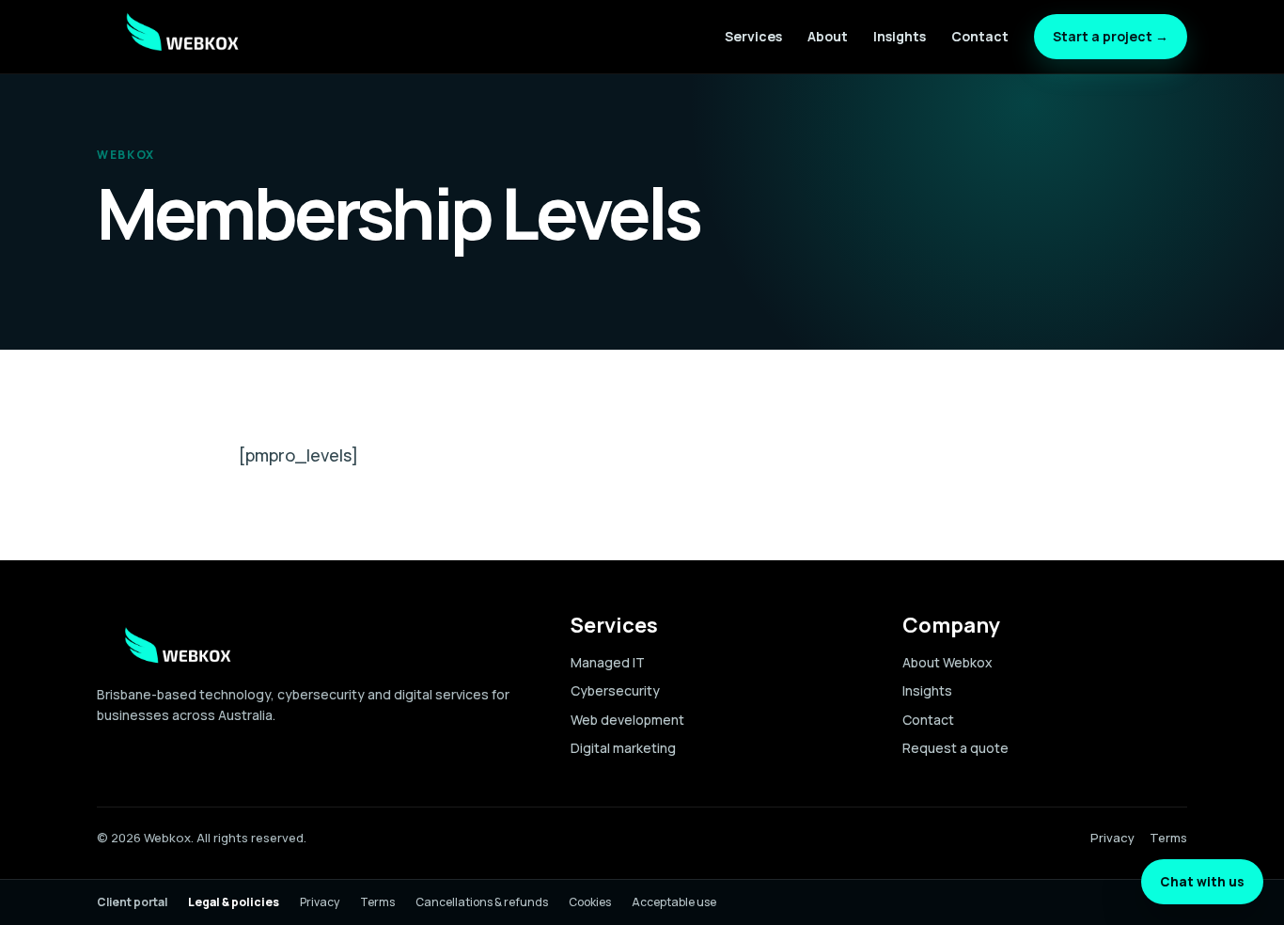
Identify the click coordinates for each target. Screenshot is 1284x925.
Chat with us (1202, 881)
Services (753, 36)
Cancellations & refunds (481, 902)
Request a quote (955, 748)
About (827, 36)
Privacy (1112, 837)
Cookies (590, 902)
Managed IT (608, 662)
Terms (1168, 837)
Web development (627, 720)
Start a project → (1110, 36)
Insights (899, 36)
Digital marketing (623, 748)
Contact (980, 36)
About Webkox (947, 662)
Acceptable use (674, 902)
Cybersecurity (615, 690)
